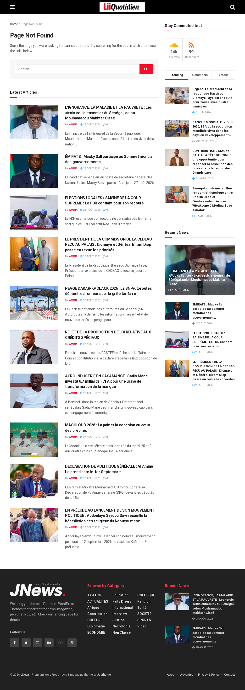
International (122, 608)
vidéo (142, 626)
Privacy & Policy (208, 674)
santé (141, 608)
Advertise (186, 674)
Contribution (97, 614)
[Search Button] (146, 69)
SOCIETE (144, 614)
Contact (229, 674)
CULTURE (94, 620)
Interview (119, 614)
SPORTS (144, 620)
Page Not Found (32, 24)
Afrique (93, 608)
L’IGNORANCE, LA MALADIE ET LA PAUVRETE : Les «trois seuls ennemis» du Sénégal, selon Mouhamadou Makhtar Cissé (108, 112)
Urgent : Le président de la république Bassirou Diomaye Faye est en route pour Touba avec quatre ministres (212, 97)
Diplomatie (96, 626)
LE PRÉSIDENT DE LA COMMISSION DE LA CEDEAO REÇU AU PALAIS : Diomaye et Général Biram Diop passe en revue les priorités (108, 244)
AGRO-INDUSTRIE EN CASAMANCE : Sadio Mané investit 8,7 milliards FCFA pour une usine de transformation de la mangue (106, 381)
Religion (143, 601)
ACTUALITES (97, 601)
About (171, 674)
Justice (118, 620)
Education (120, 595)
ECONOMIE (96, 632)
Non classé (121, 632)
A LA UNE (94, 595)
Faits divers (121, 601)
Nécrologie (121, 626)
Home (14, 24)
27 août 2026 (91, 300)
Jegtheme (104, 674)
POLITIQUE (146, 595)
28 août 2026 (91, 124)
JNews (25, 674)
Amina (73, 124)
